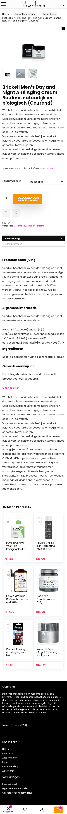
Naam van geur (11, 181)
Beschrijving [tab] (12, 238)
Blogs (5, 762)
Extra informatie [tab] (13, 244)
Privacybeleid (9, 784)
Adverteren (8, 770)
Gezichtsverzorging (25, 14)
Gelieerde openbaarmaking (17, 792)
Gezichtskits (49, 14)
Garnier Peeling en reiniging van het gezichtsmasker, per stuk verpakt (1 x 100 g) (16, 657)
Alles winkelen (9, 757)
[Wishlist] (25, 810)
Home (5, 14)
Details (51, 168)
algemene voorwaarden (15, 788)
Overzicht (7, 753)
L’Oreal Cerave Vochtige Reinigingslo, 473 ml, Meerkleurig (16, 547)
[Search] (62, 4)
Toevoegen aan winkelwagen (27, 199)
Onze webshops (11, 766)
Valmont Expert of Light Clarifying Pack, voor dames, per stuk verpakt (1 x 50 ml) (46, 657)
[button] (63, 28)
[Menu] (3, 4)
